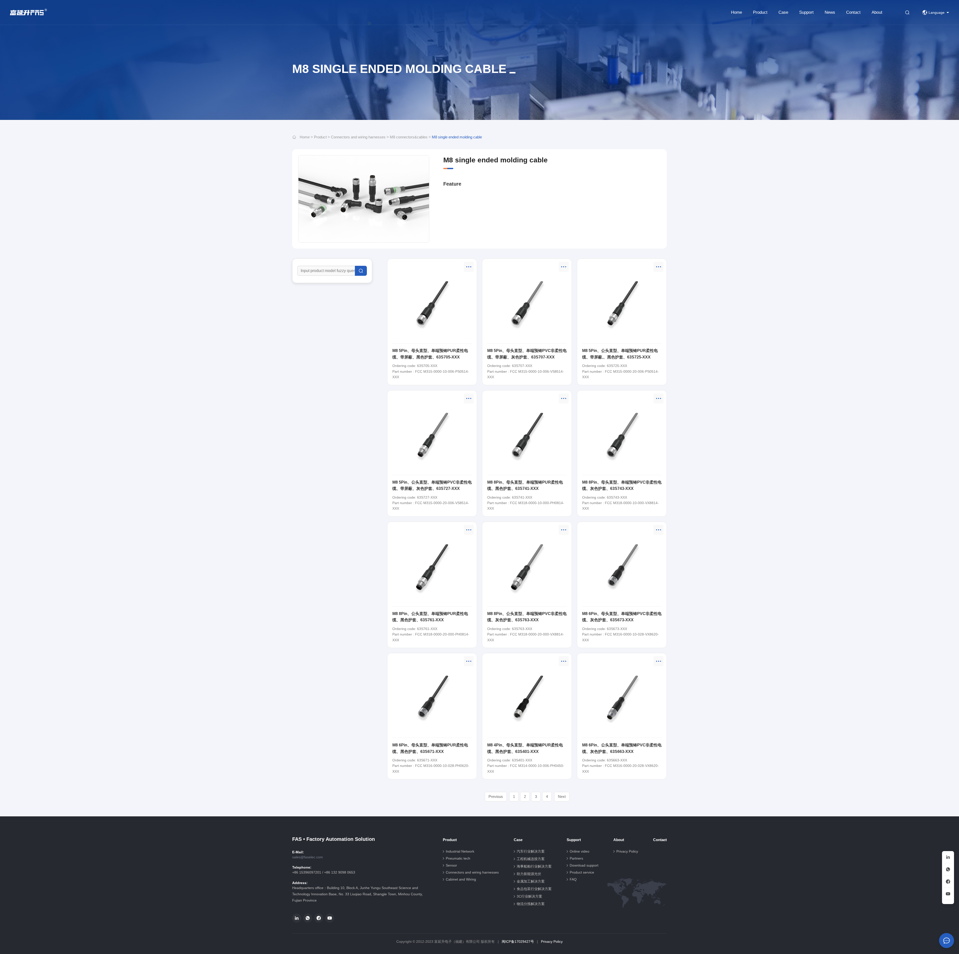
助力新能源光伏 (529, 874)
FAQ (573, 879)
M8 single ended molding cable (457, 137)
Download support (584, 865)
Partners (576, 858)
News (830, 12)
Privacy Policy (627, 851)
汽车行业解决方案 (531, 851)
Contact (853, 12)
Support (806, 12)
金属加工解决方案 (531, 881)
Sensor (451, 865)
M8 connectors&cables (409, 137)
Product (760, 12)
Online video (579, 851)
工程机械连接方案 (531, 859)
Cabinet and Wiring (461, 879)
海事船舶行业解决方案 (534, 866)
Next (562, 796)
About (877, 12)
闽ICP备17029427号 (518, 942)
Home (736, 12)
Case (783, 12)
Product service (582, 872)
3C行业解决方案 (529, 896)
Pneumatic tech (458, 858)
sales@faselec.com (307, 857)
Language (937, 12)
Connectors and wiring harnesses (358, 137)
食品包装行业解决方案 (534, 889)
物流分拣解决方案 (531, 904)
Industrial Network (460, 851)
